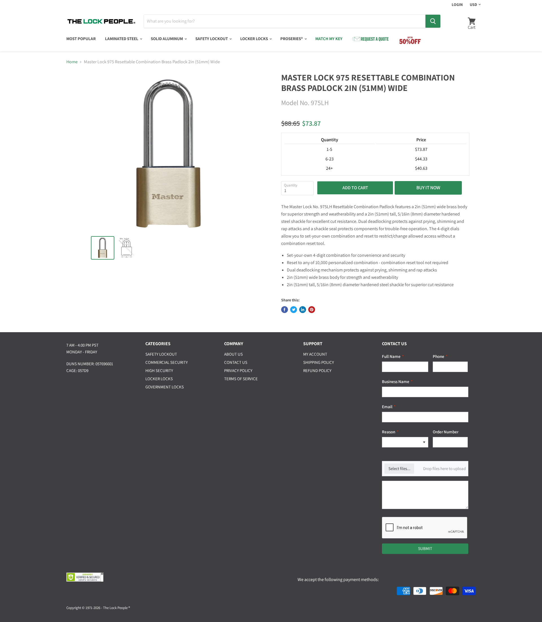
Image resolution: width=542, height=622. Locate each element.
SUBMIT (425, 548)
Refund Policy (317, 370)
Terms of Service (241, 378)
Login (457, 4)
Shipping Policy (318, 362)
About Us (233, 354)
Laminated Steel (122, 38)
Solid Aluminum (167, 38)
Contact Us (235, 362)
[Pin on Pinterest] (311, 309)
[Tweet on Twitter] (293, 309)
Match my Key (328, 38)
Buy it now (428, 187)
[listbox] (405, 442)
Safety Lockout (212, 38)
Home (72, 61)
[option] (401, 442)
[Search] (432, 21)
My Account (315, 354)
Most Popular (81, 38)
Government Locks (164, 387)
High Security (159, 370)
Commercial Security (166, 362)
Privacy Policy (238, 370)
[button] (424, 442)
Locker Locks (254, 38)
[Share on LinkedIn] (302, 309)
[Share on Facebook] (284, 309)
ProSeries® (292, 38)
